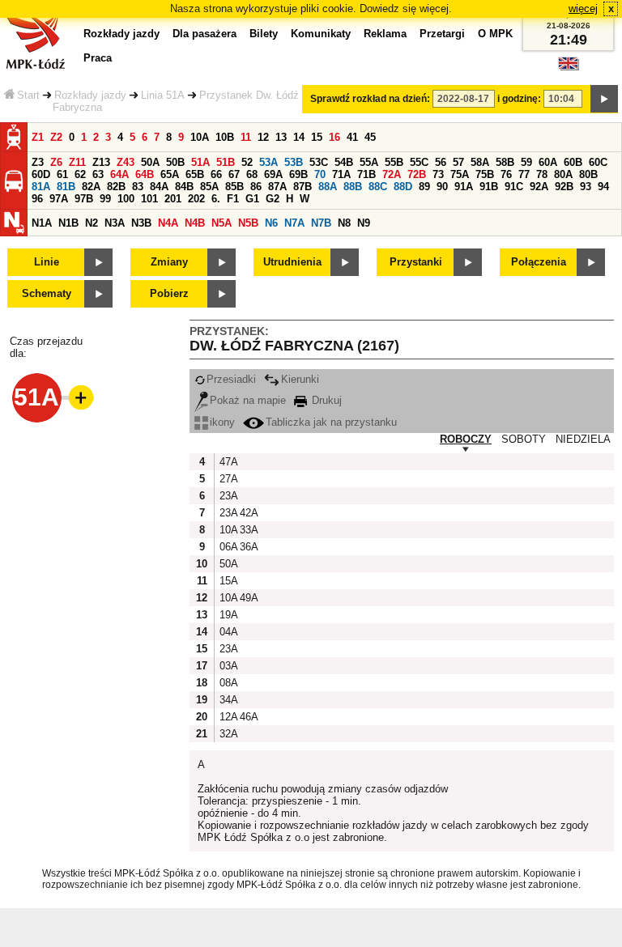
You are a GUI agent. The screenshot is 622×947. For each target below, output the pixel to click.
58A (480, 162)
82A (91, 186)
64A (119, 174)
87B (302, 186)
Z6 (56, 162)
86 (256, 186)
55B (394, 162)
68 (252, 174)
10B (224, 137)
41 (352, 137)
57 (458, 162)
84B (184, 186)
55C (419, 162)
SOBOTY (523, 439)
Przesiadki (231, 379)
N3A (114, 223)
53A (268, 162)
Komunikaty (321, 34)
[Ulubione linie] (76, 397)
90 (442, 186)
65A (169, 174)
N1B (68, 223)
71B (366, 174)
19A (227, 615)
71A (341, 174)
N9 (363, 223)
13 (281, 137)
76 (506, 174)
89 (424, 186)
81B (66, 186)
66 (216, 174)
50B (175, 162)
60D (41, 174)
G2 (272, 199)
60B (573, 162)
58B (505, 162)
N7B (321, 223)
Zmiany (169, 262)
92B (564, 186)
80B (588, 174)
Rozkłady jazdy (90, 95)
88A (327, 186)
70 (320, 174)
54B (343, 162)
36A (248, 547)
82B (116, 186)
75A (459, 174)
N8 (344, 223)
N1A (42, 223)
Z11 (77, 162)
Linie (46, 262)
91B (488, 186)
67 (234, 174)
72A (391, 174)
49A (248, 598)
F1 (233, 199)
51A (200, 162)
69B (298, 174)
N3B (141, 223)
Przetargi (442, 34)
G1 (252, 199)
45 (370, 137)
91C (514, 186)
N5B (248, 223)
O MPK (495, 34)
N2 (91, 223)
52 (247, 162)
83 (137, 186)
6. (215, 199)
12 (263, 137)
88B (352, 186)
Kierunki (300, 379)
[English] (568, 67)
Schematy (46, 293)
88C (378, 186)
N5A (221, 223)
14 (299, 137)
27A (227, 479)
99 (105, 199)
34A (227, 700)
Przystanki (416, 262)
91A (463, 186)
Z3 (38, 162)
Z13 (101, 162)
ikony (222, 422)
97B (84, 199)
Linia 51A (163, 95)
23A (227, 496)
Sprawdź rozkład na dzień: (370, 98)
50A (150, 162)
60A (548, 162)
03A (227, 666)
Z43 (125, 162)
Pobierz (169, 293)
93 (585, 186)
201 (172, 199)
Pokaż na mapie (248, 400)
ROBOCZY (466, 439)
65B (194, 174)
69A (273, 174)
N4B (195, 223)
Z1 (38, 137)
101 (149, 199)
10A (199, 137)
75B (484, 174)
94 (603, 186)
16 (334, 137)
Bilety (263, 34)
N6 (271, 223)
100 (125, 199)
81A (41, 186)
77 (524, 174)
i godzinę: (519, 98)
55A (369, 162)
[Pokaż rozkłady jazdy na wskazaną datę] (604, 99)
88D (403, 186)
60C (598, 162)
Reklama (385, 34)
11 (246, 137)
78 (541, 174)
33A (248, 530)
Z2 (56, 137)
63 (98, 174)
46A (248, 717)
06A (227, 547)
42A (248, 513)
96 (37, 199)
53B (293, 162)
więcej (583, 8)
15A (227, 581)
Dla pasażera (204, 34)
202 (196, 199)
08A (227, 683)
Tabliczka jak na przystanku (331, 422)
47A (227, 462)
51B (225, 162)
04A (227, 632)
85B (234, 186)
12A (227, 717)
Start (28, 95)
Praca (97, 58)
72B (416, 174)
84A (159, 186)
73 (438, 174)
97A (58, 199)
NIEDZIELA (583, 439)
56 (440, 162)
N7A (294, 223)
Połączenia (538, 262)
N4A (168, 223)
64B (144, 174)
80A (563, 174)
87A (277, 186)
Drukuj (325, 400)
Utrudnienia (292, 262)
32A (227, 734)
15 (316, 137)
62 (80, 174)
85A (209, 186)
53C (318, 162)
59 (526, 162)
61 (62, 174)
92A (539, 186)
